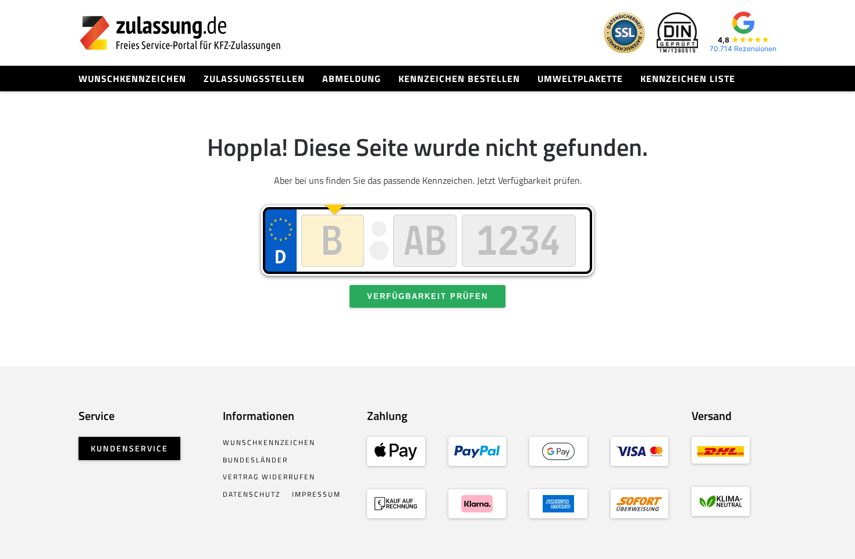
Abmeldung (351, 79)
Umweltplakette (580, 79)
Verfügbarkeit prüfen (427, 296)
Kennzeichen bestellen (459, 79)
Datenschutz (251, 494)
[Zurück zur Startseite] (180, 32)
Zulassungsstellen (254, 79)
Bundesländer (255, 459)
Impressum (316, 494)
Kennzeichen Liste (687, 79)
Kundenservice (129, 448)
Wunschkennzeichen (132, 79)
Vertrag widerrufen (269, 476)
